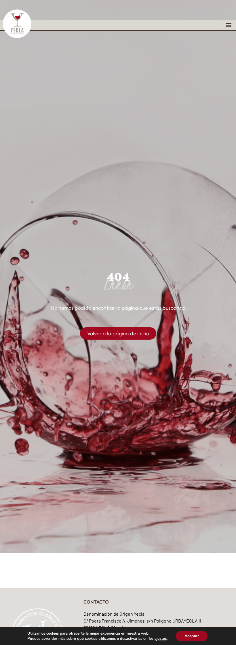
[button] (228, 25)
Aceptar (191, 636)
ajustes (161, 638)
